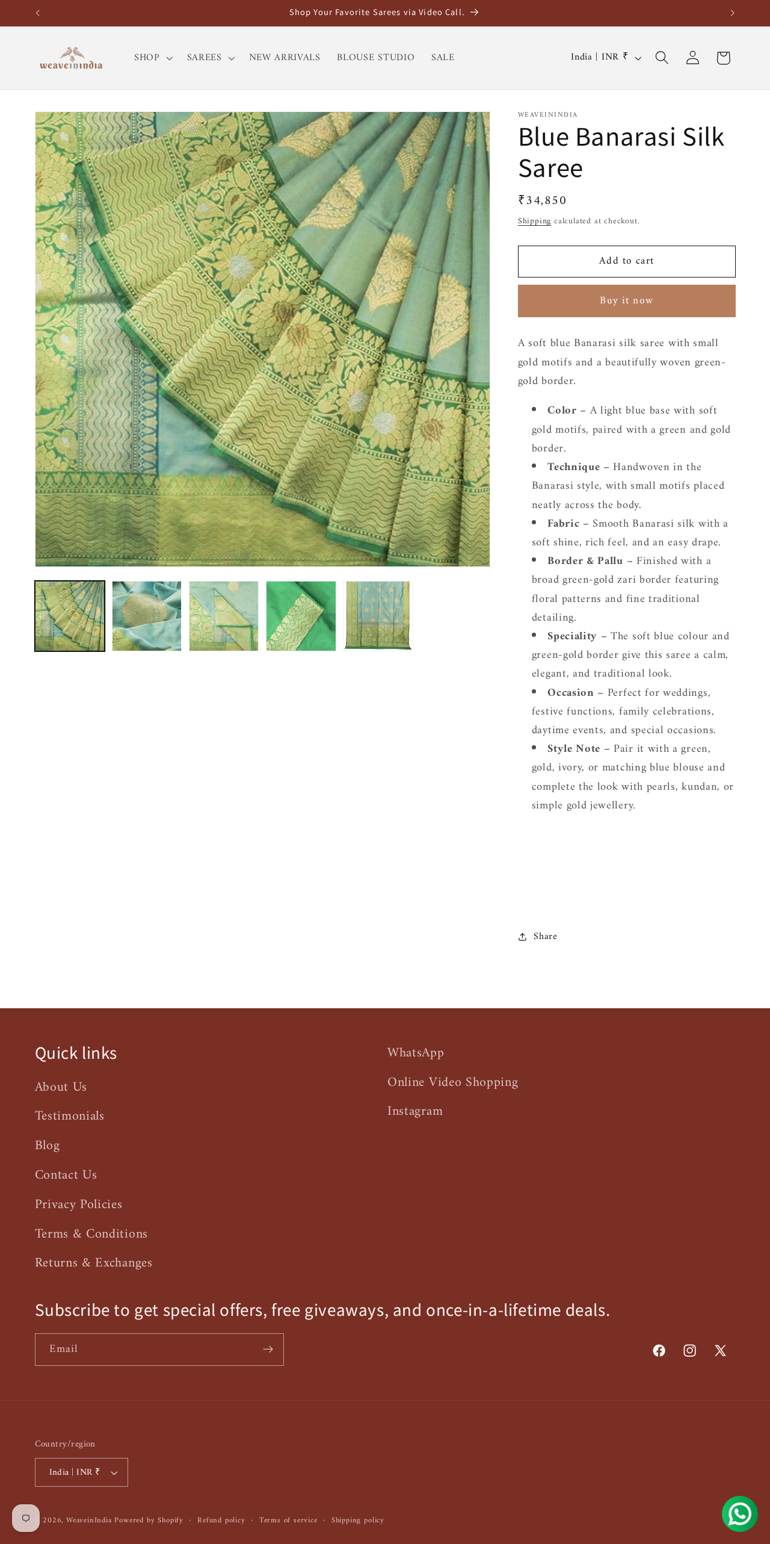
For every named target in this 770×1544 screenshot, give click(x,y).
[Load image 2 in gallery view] (147, 616)
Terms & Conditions (91, 1234)
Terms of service (288, 1521)
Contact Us (66, 1175)
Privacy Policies (79, 1205)
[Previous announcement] (37, 13)
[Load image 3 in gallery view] (224, 616)
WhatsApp (416, 1053)
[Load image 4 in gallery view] (301, 616)
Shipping (534, 220)
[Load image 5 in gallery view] (378, 616)
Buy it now (626, 301)
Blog (47, 1146)
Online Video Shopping (453, 1082)
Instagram (415, 1111)
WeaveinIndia (89, 1520)
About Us (61, 1087)
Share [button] (545, 936)
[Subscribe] (268, 1349)
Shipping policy (357, 1521)
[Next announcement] (732, 13)
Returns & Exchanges (94, 1263)
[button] (152, 57)
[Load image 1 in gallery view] (70, 616)
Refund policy (221, 1521)
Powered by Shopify (148, 1520)
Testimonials (70, 1116)
